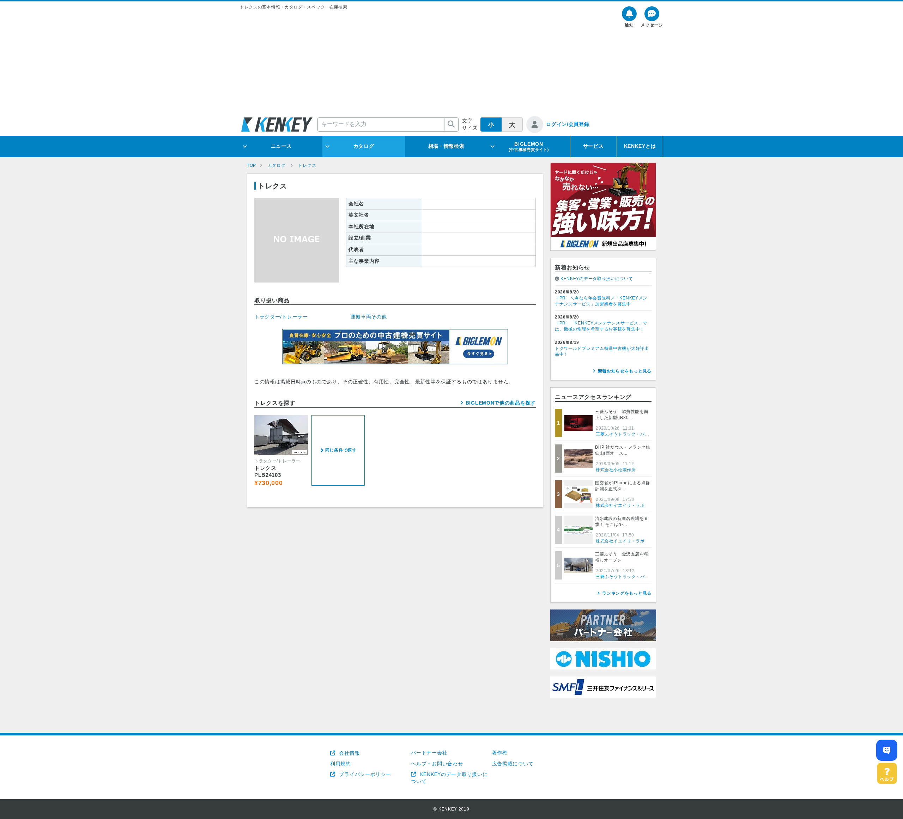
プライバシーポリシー (364, 774)
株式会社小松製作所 (616, 469)
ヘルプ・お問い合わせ (437, 763)
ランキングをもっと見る (627, 593)
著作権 (500, 753)
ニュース (281, 146)
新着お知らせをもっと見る (625, 371)
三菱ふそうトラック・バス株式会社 (631, 434)
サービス (593, 146)
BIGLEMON (529, 146)
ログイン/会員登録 (567, 124)
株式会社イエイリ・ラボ (620, 505)
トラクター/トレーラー (281, 317)
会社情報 (349, 753)
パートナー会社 (429, 753)
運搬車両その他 (369, 317)
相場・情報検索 (446, 146)
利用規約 (340, 763)
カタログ (363, 146)
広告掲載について (513, 763)
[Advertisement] (451, 63)
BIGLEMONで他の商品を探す (501, 403)
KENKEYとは (640, 146)
